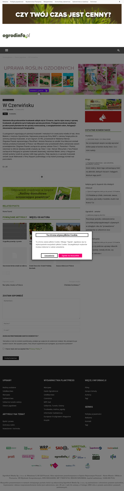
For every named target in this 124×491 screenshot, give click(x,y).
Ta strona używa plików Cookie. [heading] (62, 235)
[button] (118, 50)
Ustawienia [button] (49, 255)
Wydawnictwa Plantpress (33, 2)
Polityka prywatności (16, 2)
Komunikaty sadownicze (62, 2)
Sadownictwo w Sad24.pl (80, 2)
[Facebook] (119, 1)
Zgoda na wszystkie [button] (70, 255)
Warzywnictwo (48, 2)
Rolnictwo (93, 2)
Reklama (5, 2)
